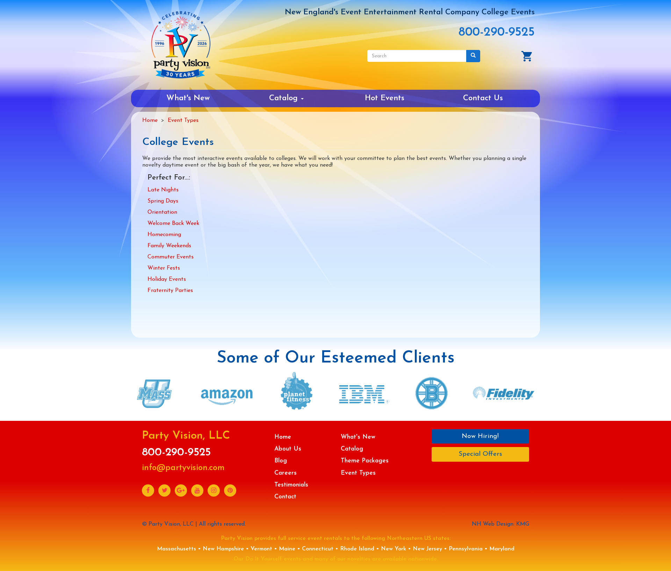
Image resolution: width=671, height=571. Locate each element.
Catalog (284, 98)
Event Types (183, 120)
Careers (285, 473)
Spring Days (162, 201)
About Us (287, 449)
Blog (280, 461)
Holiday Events (166, 279)
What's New (188, 98)
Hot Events (384, 98)
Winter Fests (163, 268)
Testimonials (291, 485)
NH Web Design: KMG (500, 524)
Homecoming (164, 234)
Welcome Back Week (173, 223)
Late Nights (163, 190)
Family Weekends (169, 246)
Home (150, 120)
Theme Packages (365, 461)
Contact (285, 497)
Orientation (162, 212)
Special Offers (480, 454)
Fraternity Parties (170, 290)
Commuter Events (170, 257)
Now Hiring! (480, 436)
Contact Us (483, 98)
